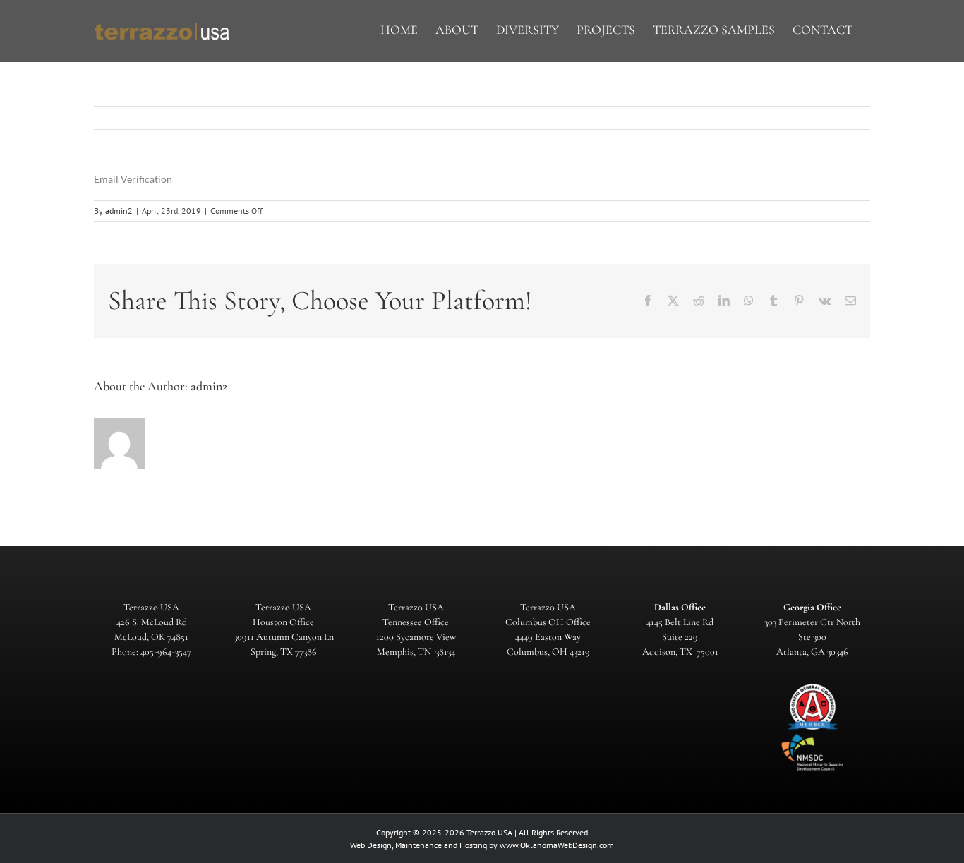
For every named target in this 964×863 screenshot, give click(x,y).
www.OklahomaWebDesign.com (557, 845)
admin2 (119, 210)
